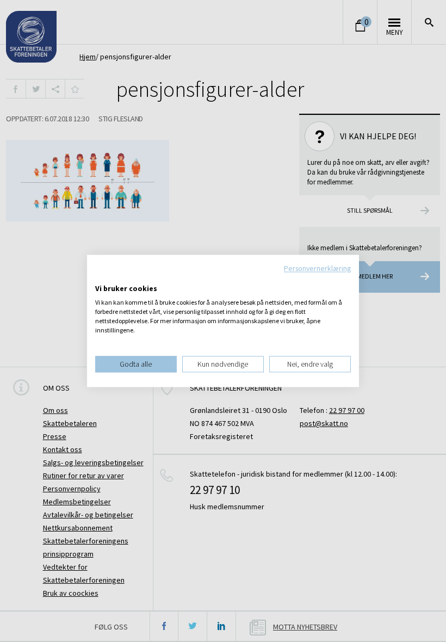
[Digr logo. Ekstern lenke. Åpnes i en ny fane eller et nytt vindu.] (102, 277)
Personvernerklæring (317, 268)
